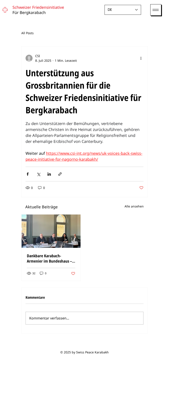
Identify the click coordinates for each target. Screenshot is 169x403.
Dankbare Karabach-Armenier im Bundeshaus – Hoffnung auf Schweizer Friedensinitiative (49, 258)
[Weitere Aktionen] (140, 58)
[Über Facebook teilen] (28, 174)
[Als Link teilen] (60, 174)
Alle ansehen (134, 206)
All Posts (27, 33)
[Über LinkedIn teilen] (49, 174)
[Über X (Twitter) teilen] (38, 174)
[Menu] (155, 10)
